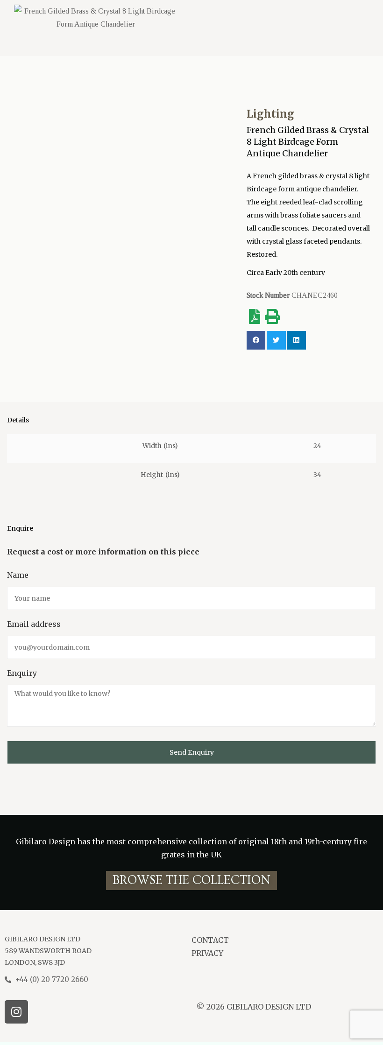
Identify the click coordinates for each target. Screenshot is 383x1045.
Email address (34, 624)
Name (17, 575)
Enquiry (22, 673)
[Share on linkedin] (296, 340)
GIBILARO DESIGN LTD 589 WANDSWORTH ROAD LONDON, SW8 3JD (48, 951)
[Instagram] (16, 1012)
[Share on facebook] (256, 340)
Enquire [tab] (20, 528)
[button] (191, 880)
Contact (210, 940)
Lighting (270, 113)
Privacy (207, 953)
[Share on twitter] (276, 340)
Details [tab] (18, 420)
